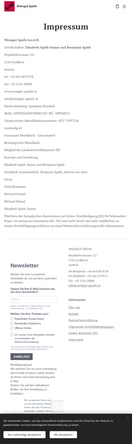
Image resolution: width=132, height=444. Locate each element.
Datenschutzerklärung (83, 320)
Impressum (76, 340)
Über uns (74, 307)
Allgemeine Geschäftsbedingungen (91, 327)
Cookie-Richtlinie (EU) (83, 333)
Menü (124, 6)
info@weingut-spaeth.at (85, 285)
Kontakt (74, 314)
